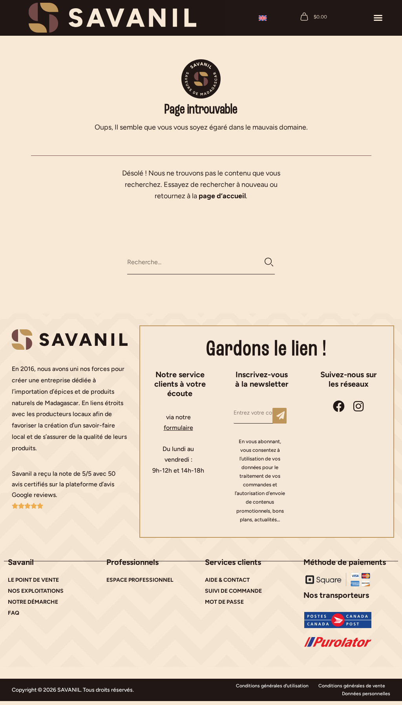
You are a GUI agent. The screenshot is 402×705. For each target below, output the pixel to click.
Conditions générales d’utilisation (272, 686)
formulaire (178, 427)
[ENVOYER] (279, 416)
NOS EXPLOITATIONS (36, 591)
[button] (378, 18)
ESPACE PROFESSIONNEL (140, 580)
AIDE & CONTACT (227, 580)
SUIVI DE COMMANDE (233, 591)
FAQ (13, 613)
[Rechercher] (269, 262)
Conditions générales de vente (351, 686)
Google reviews (34, 495)
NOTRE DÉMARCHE (33, 602)
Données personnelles (366, 693)
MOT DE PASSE (224, 602)
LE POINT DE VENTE (33, 580)
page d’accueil (222, 196)
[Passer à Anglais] (262, 18)
